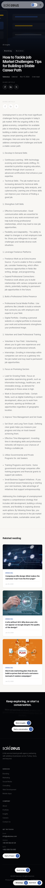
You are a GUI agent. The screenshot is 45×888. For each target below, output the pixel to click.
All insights (6, 45)
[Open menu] (40, 5)
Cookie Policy (35, 880)
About (5, 806)
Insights (5, 814)
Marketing (6, 778)
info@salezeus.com (10, 836)
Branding (6, 774)
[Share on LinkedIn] (10, 87)
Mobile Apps (7, 793)
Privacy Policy (9, 880)
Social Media (7, 781)
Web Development (9, 789)
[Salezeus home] (11, 5)
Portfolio (6, 810)
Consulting (6, 785)
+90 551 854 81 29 (9, 843)
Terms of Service (22, 880)
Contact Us (6, 822)
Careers (5, 818)
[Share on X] (16, 87)
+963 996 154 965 (9, 849)
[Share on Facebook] (5, 87)
